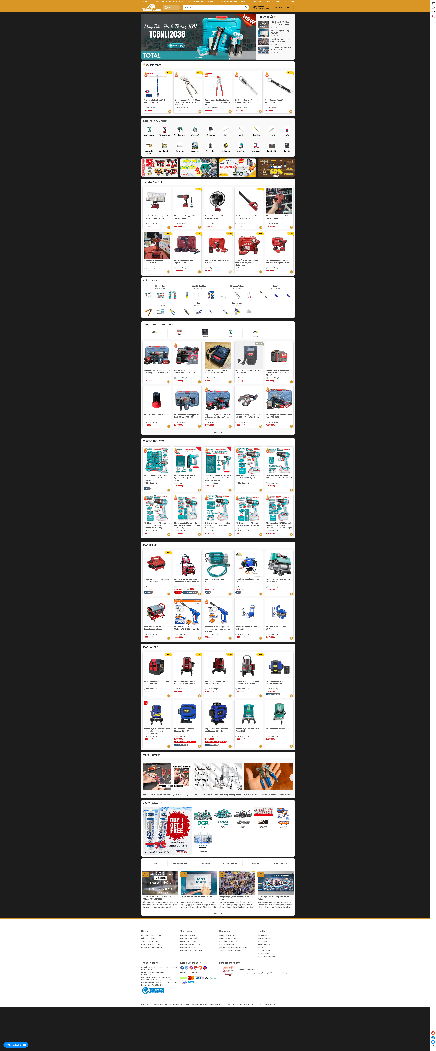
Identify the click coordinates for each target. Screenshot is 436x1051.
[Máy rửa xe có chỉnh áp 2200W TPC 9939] (248, 564)
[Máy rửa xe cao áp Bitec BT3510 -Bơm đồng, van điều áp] (157, 612)
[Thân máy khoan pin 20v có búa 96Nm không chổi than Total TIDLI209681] (218, 508)
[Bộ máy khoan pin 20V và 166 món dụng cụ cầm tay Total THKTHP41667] (157, 460)
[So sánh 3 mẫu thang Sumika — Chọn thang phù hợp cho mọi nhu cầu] (218, 776)
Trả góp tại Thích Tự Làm (228, 941)
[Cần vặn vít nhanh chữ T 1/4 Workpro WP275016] (157, 85)
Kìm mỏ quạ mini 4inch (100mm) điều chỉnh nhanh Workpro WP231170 (187, 102)
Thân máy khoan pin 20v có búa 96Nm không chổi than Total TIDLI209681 (217, 525)
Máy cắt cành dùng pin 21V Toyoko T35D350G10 (277, 217)
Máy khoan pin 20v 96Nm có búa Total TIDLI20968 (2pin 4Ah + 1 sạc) (248, 525)
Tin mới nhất (265, 16)
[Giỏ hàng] (433, 3)
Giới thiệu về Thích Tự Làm (151, 935)
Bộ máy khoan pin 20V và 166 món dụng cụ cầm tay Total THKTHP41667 (155, 477)
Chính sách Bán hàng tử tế (190, 944)
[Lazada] (205, 968)
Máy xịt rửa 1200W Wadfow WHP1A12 (277, 628)
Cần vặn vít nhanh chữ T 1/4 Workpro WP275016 (155, 101)
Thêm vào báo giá (151, 107)
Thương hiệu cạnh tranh (158, 324)
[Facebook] (182, 968)
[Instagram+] (191, 968)
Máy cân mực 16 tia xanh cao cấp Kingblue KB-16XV (216, 730)
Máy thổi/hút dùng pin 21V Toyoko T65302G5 (184, 217)
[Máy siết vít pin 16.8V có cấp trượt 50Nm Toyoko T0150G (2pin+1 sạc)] (248, 245)
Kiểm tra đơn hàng (148, 938)
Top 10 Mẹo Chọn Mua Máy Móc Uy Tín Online (280, 49)
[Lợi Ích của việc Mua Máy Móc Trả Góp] (264, 33)
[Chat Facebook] (433, 1042)
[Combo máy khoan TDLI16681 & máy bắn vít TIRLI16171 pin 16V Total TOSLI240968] (218, 460)
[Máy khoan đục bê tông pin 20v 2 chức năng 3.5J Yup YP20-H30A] (157, 355)
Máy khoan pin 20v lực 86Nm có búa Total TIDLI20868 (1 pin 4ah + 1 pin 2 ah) (187, 525)
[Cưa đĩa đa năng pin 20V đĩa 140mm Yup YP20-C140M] (187, 355)
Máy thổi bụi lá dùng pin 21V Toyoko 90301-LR (246, 217)
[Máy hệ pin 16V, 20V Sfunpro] (159, 167)
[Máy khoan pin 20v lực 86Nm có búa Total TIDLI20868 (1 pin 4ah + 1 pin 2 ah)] (187, 508)
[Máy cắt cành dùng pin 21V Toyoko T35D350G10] (279, 201)
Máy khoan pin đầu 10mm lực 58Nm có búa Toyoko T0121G (278, 261)
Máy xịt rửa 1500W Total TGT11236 (214, 580)
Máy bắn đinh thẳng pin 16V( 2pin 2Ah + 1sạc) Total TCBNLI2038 (185, 477)
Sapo (275, 1004)
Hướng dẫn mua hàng (227, 935)
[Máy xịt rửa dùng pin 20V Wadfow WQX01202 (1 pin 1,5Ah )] (187, 612)
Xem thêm (218, 432)
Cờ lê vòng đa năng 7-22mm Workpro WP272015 (246, 101)
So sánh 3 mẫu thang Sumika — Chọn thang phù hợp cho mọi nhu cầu (218, 795)
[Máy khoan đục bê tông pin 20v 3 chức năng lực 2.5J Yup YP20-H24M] (218, 400)
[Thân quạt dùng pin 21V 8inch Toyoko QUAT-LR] (218, 201)
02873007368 (290, 2)
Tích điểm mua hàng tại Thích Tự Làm (233, 947)
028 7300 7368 (153, 975)
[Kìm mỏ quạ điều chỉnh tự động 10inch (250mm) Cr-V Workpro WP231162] (218, 85)
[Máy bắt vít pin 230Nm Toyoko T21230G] (218, 245)
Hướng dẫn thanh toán (227, 938)
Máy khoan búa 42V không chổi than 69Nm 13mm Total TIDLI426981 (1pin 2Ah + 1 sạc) (279, 525)
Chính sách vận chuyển (188, 938)
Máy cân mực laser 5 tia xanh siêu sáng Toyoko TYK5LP (185, 682)
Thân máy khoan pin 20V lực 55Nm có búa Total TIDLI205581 (279, 476)
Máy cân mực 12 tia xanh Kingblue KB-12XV (184, 730)
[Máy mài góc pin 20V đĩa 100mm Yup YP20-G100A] (279, 400)
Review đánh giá (264, 944)
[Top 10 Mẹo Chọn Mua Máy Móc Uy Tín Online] (264, 50)
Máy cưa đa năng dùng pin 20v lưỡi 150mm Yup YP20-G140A (247, 416)
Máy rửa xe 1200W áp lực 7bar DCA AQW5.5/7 (278, 580)
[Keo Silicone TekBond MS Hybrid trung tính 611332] (167, 831)
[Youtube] (196, 968)
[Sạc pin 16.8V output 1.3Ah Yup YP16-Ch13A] (248, 355)
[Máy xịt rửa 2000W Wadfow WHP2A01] (248, 612)
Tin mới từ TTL (263, 935)
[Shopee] (200, 968)
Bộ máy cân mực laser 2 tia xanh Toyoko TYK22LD (156, 682)
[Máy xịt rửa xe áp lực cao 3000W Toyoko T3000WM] (157, 564)
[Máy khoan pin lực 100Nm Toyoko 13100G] (187, 245)
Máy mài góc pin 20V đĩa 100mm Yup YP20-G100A (279, 416)
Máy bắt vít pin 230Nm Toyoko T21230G (217, 261)
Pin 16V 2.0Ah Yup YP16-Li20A (156, 415)
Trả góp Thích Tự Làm (149, 941)
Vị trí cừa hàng (255, 2)
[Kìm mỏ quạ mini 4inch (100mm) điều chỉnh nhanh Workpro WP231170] (188, 85)
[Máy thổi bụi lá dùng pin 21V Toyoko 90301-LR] (248, 201)
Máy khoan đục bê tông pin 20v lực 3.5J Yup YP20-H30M (186, 416)
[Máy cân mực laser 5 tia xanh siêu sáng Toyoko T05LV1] (218, 666)
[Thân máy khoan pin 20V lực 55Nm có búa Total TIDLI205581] (279, 460)
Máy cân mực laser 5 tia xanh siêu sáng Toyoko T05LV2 (247, 682)
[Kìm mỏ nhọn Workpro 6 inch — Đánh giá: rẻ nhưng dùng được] (167, 776)
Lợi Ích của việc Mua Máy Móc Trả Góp (279, 32)
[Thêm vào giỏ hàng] (169, 111)
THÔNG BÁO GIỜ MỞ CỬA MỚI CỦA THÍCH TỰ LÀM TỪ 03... (280, 23)
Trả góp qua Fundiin (226, 944)
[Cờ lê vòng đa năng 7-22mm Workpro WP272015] (248, 85)
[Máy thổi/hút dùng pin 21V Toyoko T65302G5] (187, 201)
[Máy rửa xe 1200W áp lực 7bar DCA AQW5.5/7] (279, 564)
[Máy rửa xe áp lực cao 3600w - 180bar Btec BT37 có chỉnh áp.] (187, 564)
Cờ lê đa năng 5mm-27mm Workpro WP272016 (275, 101)
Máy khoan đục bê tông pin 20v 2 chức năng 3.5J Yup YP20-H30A (157, 371)
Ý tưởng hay (262, 941)
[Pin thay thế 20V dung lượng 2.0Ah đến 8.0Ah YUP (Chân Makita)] (279, 355)
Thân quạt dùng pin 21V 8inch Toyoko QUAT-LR (217, 217)
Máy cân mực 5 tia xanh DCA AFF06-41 (277, 730)
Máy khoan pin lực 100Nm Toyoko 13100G (184, 261)
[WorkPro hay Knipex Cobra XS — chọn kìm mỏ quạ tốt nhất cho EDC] (268, 776)
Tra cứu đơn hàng (273, 2)
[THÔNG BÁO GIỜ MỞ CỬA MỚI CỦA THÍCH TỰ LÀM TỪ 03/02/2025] (264, 25)
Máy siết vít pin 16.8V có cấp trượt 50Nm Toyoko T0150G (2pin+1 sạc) (246, 262)
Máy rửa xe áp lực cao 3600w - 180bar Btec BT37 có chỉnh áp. (186, 580)
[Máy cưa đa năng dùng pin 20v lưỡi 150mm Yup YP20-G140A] (248, 400)
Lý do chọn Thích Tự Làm (150, 944)
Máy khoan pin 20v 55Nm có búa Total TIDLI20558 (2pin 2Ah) (248, 476)
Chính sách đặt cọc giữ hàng (191, 950)
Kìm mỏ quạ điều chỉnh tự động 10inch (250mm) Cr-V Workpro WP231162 (217, 102)
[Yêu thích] (433, 7)
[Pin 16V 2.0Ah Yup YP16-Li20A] (157, 400)
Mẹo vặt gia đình (264, 938)
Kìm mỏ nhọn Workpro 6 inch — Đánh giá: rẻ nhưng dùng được (165, 795)
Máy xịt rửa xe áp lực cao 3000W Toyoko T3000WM (157, 580)
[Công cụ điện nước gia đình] (237, 167)
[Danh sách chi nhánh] (433, 1046)
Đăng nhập (279, 7)
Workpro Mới (153, 64)
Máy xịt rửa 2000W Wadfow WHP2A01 (246, 628)
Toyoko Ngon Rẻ (152, 181)
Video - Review (151, 755)
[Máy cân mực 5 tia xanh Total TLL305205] (248, 714)
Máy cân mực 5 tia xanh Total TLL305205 (247, 730)
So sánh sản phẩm (265, 950)
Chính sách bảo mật (187, 935)
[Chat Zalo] (433, 1037)
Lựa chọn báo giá (181, 223)
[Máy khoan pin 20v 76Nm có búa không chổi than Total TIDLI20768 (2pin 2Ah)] (157, 508)
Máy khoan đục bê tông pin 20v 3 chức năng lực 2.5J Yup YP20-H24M (218, 417)
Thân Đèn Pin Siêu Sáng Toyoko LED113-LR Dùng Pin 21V (156, 217)
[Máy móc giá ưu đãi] (198, 167)
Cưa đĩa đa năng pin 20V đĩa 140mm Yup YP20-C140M (185, 371)
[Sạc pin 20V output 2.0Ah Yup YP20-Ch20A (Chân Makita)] (218, 355)
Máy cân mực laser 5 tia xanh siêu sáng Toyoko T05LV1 (216, 682)
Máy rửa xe (150, 545)
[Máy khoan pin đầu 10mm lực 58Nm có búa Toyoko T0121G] (279, 245)
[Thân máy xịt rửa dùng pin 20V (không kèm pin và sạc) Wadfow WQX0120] (218, 612)
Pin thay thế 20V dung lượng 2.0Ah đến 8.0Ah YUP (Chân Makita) (277, 372)
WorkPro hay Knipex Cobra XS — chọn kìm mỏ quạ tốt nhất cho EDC (267, 795)
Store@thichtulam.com (155, 972)
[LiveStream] (433, 17)
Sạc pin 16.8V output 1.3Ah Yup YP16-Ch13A (248, 371)
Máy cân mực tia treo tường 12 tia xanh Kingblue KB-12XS (278, 682)
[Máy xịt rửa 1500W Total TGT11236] (218, 564)
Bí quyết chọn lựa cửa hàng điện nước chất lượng (280, 40)
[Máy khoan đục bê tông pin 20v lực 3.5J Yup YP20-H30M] (187, 400)
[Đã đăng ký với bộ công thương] (152, 990)
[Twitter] (186, 968)
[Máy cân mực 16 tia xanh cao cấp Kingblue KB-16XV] (218, 714)
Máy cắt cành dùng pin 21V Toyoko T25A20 (154, 261)
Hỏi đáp (261, 947)
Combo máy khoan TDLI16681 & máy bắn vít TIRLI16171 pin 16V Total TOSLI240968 (218, 477)
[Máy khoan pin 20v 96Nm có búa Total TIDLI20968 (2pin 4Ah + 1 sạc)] (248, 508)
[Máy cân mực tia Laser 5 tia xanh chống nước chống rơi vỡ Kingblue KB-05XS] (157, 714)
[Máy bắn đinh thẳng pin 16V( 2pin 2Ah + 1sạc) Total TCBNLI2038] (198, 37)
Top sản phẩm (263, 953)
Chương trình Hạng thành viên (230, 950)
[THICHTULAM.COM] (151, 7)
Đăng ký (289, 7)
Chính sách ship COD (188, 947)
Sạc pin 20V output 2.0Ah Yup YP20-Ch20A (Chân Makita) (217, 371)
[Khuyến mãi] (433, 12)
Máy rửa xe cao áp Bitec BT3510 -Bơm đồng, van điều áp (157, 628)
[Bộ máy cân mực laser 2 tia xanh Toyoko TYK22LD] (157, 666)
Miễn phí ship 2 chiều (188, 941)
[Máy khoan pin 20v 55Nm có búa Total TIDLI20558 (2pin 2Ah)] (248, 460)
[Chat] (433, 1033)
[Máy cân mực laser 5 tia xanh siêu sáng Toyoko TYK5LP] (187, 666)
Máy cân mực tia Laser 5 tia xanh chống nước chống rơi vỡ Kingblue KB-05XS (157, 731)
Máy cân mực (151, 647)
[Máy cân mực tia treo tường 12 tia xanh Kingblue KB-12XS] (279, 666)
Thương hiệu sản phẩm (266, 956)
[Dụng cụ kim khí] (276, 167)
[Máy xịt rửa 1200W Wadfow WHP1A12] (279, 612)
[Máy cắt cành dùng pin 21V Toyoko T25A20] (157, 245)
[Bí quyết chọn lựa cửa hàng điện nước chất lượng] (264, 41)
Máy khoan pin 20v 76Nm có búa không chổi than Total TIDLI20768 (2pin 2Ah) (157, 525)
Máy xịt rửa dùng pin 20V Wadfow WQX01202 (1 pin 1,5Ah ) (187, 629)
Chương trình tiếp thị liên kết (151, 947)
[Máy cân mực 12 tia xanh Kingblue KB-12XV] (187, 714)
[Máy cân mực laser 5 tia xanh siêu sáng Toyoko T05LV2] (248, 666)
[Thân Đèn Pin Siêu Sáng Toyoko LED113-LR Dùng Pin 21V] (157, 201)
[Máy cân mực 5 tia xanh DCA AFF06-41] (279, 714)
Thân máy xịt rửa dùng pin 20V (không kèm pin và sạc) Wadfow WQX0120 (217, 629)
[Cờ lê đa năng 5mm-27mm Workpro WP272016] (278, 85)
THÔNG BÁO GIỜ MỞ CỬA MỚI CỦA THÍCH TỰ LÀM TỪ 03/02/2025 (159, 898)
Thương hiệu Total (154, 441)
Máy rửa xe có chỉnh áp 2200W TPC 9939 (247, 580)
